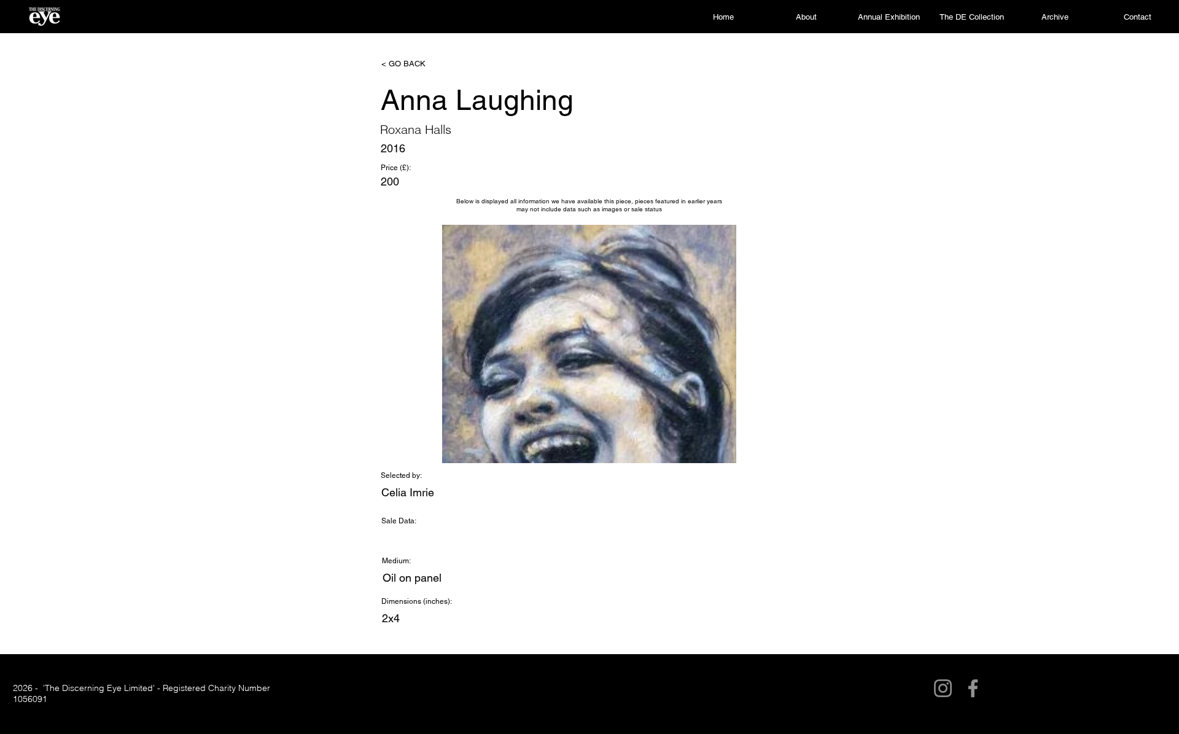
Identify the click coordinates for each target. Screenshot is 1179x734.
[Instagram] (943, 688)
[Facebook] (973, 688)
